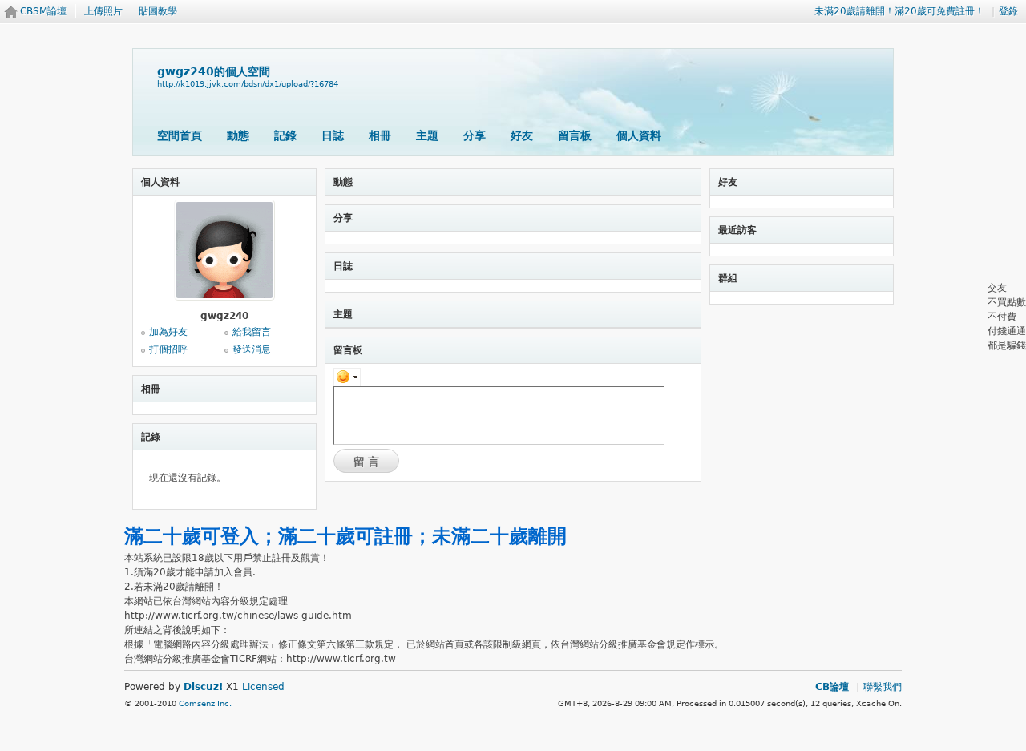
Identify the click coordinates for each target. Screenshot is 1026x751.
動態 (238, 135)
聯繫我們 (882, 686)
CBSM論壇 (43, 11)
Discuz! (203, 686)
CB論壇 (832, 686)
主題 (427, 135)
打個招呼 (168, 349)
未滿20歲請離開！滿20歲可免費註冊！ (899, 11)
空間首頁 (179, 135)
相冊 (380, 135)
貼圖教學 (158, 11)
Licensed (263, 686)
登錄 (1008, 11)
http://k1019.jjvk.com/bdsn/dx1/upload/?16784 (247, 83)
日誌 (332, 135)
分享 (474, 135)
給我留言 (251, 331)
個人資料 (638, 135)
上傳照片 (103, 11)
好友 (522, 135)
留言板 (575, 135)
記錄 (285, 135)
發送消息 (251, 349)
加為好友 (168, 331)
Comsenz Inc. (205, 703)
